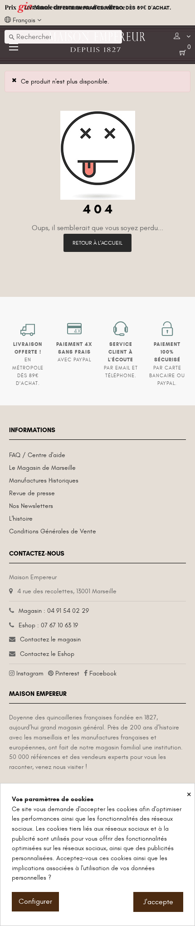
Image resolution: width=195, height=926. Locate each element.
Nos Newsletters (31, 506)
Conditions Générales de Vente (52, 531)
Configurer (35, 901)
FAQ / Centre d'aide (37, 455)
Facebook (103, 673)
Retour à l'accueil (97, 243)
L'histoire (21, 518)
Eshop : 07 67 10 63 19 (48, 625)
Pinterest (67, 673)
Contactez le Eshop (47, 654)
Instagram (30, 673)
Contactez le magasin (50, 639)
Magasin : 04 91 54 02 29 (54, 611)
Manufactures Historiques (43, 480)
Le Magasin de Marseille (42, 468)
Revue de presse (32, 493)
